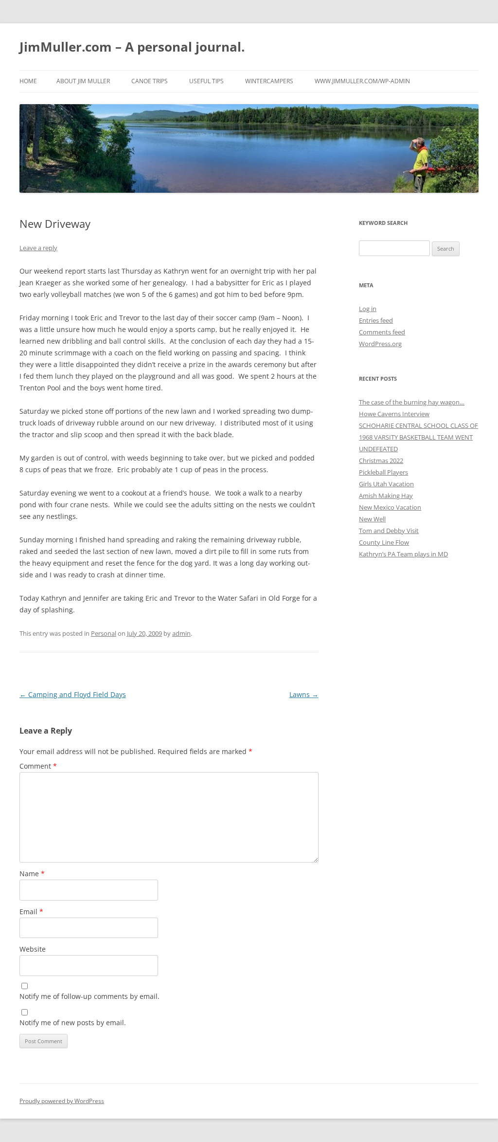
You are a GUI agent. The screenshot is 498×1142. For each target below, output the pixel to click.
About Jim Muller (83, 81)
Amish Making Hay (386, 495)
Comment (38, 766)
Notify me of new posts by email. (72, 1022)
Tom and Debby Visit (389, 530)
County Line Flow (384, 542)
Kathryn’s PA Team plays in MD (403, 554)
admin (181, 633)
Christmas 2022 (381, 460)
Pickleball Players (383, 472)
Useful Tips (206, 81)
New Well (372, 519)
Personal (103, 633)
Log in (367, 308)
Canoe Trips (149, 81)
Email (31, 911)
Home (28, 81)
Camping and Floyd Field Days (72, 694)
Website (32, 949)
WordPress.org (380, 343)
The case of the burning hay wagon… (411, 402)
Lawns (304, 694)
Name (32, 873)
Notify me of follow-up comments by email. (89, 996)
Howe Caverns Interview (394, 413)
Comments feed (382, 332)
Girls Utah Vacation (386, 483)
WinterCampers (269, 81)
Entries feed (376, 320)
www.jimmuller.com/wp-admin (362, 81)
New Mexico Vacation (390, 507)
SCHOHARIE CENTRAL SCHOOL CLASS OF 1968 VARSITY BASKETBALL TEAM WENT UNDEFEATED (418, 437)
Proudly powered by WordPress (61, 1101)
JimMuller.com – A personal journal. (132, 46)
